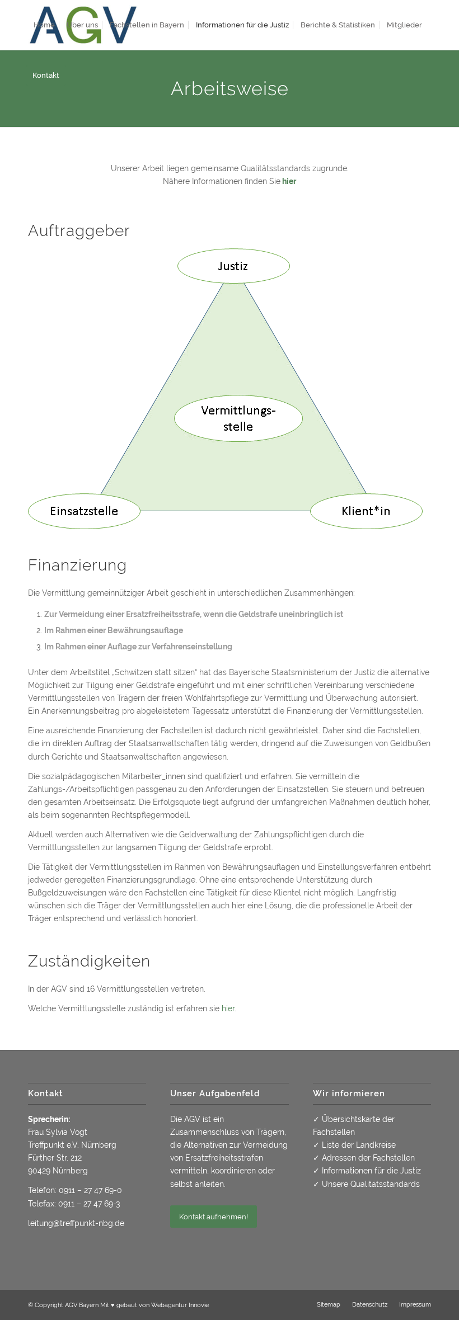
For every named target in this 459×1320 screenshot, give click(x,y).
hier (289, 181)
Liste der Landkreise (359, 1144)
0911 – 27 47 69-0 (90, 1190)
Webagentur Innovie (180, 1305)
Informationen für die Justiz (371, 1170)
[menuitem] (44, 25)
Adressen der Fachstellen (368, 1157)
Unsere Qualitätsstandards (371, 1184)
